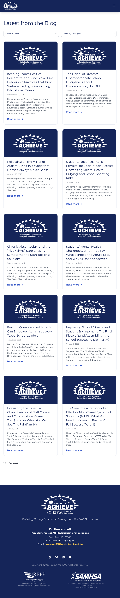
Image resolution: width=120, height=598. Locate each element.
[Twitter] (56, 557)
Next (15, 463)
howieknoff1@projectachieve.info (64, 544)
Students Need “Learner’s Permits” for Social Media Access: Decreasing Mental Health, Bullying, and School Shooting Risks (89, 170)
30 (10, 463)
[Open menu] (114, 6)
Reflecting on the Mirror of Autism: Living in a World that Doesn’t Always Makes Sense (28, 166)
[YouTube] (70, 557)
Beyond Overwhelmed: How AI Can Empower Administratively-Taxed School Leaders (30, 331)
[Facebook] (50, 557)
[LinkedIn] (63, 557)
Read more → (15, 119)
